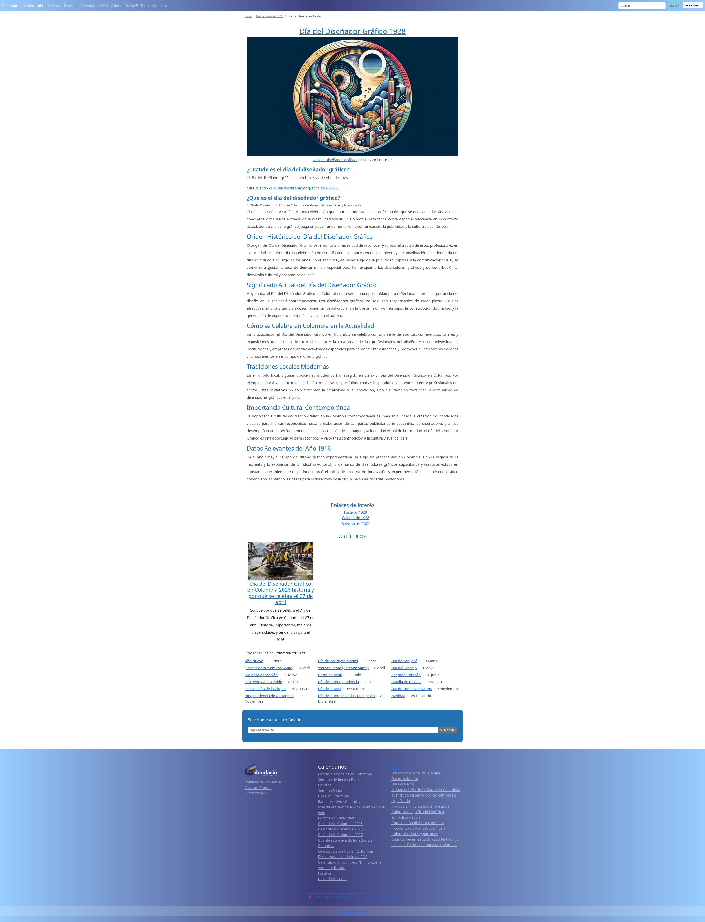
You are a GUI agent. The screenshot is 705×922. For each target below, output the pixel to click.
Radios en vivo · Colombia (339, 801)
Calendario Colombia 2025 (340, 823)
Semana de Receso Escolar (340, 779)
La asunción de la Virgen (265, 688)
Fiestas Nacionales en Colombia (345, 774)
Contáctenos (255, 793)
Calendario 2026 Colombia (352, 911)
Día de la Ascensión (261, 674)
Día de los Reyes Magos (338, 660)
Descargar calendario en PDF (342, 856)
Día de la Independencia (338, 681)
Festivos (54, 5)
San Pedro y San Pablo (263, 681)
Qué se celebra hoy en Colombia (345, 851)
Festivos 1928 (355, 512)
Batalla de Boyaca (406, 681)
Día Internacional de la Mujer (415, 773)
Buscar (674, 6)
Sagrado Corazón (406, 674)
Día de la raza (329, 688)
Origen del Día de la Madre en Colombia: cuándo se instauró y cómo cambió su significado (425, 795)
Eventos (70, 5)
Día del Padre (402, 784)
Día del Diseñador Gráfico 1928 (352, 31)
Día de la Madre (404, 778)
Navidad (398, 695)
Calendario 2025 (124, 5)
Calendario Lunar (332, 878)
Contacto (159, 5)
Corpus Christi (330, 674)
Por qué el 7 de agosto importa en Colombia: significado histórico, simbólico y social (420, 812)
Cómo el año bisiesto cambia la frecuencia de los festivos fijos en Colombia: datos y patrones (419, 828)
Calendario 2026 (94, 5)
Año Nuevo (254, 660)
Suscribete (447, 730)
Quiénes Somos (258, 787)
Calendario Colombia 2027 (340, 834)
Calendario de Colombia (22, 5)
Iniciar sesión (692, 5)
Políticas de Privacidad (263, 782)
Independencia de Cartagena (269, 695)
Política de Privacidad (336, 818)
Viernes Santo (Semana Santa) (343, 667)
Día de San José (404, 660)
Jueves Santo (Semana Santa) (269, 667)
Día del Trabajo (404, 667)
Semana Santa (330, 790)
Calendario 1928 (355, 517)
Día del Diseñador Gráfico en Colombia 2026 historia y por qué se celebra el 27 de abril (280, 593)
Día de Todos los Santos (411, 688)
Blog (145, 5)
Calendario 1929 (355, 523)
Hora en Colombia (333, 796)
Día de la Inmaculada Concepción (346, 695)
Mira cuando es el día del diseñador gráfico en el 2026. (293, 188)
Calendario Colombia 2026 (340, 829)
